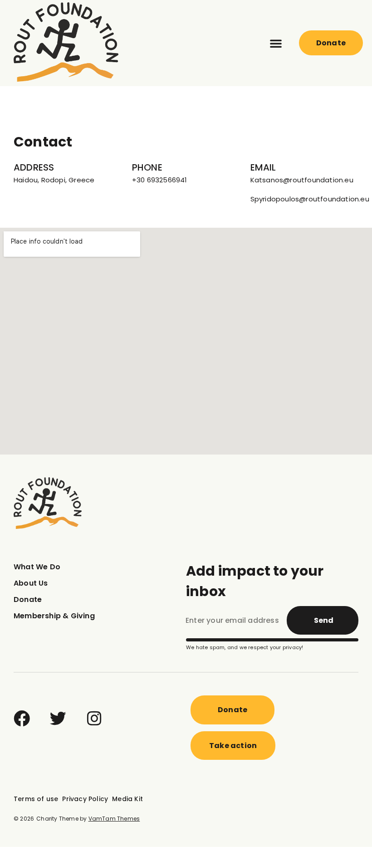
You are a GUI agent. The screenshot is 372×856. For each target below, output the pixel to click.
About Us (31, 583)
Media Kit (127, 798)
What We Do (37, 567)
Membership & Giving (54, 616)
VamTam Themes (114, 818)
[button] (275, 43)
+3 (136, 180)
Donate (28, 599)
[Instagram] (94, 718)
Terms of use (36, 798)
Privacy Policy (85, 798)
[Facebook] (22, 718)
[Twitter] (58, 718)
